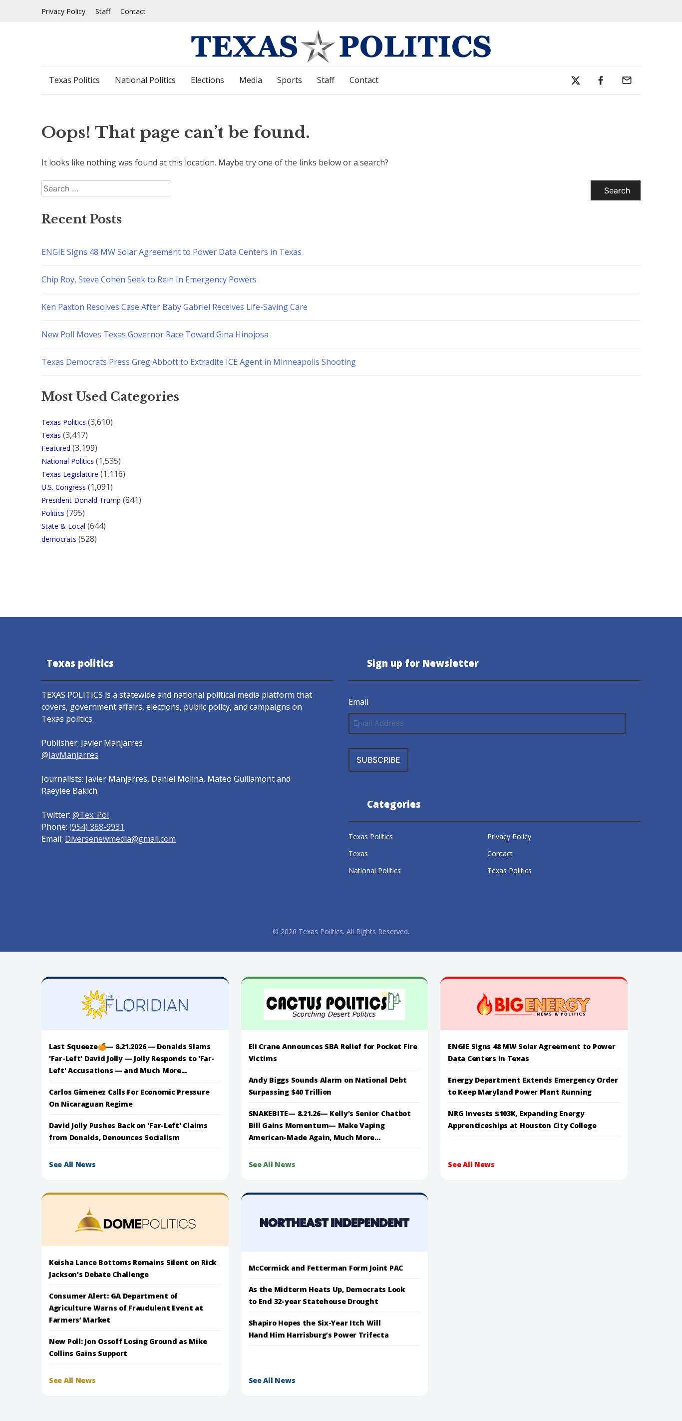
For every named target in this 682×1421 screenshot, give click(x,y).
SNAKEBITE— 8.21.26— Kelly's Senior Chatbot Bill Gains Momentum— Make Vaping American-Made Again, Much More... (330, 1125)
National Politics (145, 79)
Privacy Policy (63, 11)
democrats (58, 539)
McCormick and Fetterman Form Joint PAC (326, 1268)
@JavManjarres (69, 754)
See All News (72, 1164)
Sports (289, 79)
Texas (51, 435)
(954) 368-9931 (96, 826)
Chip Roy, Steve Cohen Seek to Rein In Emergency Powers (149, 279)
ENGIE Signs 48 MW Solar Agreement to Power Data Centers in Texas (171, 251)
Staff (102, 11)
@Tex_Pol (90, 814)
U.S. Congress (63, 487)
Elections (207, 79)
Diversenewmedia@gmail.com (120, 838)
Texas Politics (74, 79)
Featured (55, 448)
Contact (133, 11)
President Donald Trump (81, 500)
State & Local (63, 526)
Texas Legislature (69, 474)
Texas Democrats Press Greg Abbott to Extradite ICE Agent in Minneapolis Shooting (198, 361)
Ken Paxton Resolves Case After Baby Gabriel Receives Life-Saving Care (174, 306)
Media (250, 79)
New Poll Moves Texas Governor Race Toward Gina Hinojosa (155, 334)
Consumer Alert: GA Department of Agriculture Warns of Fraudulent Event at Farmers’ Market (126, 1308)
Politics (52, 513)
